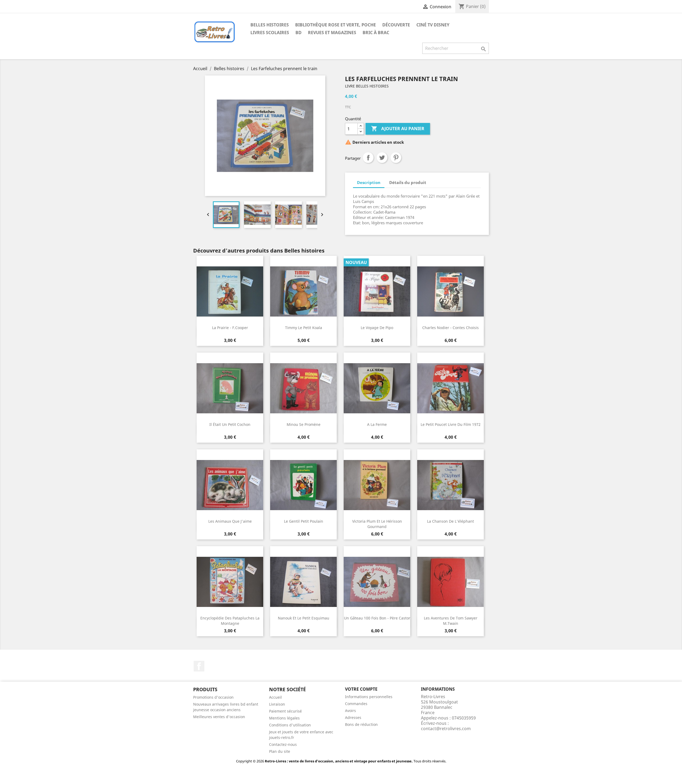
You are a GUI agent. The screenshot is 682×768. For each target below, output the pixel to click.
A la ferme (377, 424)
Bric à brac (376, 32)
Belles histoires (269, 25)
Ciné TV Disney (432, 25)
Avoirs (350, 710)
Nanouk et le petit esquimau (303, 618)
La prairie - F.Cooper (230, 327)
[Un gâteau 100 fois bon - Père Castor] (377, 582)
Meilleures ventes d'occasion (219, 716)
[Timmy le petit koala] (303, 291)
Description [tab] (368, 182)
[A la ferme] (377, 388)
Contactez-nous (283, 744)
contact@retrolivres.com (446, 728)
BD (298, 32)
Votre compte (361, 689)
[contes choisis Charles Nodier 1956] (450, 291)
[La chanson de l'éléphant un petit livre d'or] (450, 485)
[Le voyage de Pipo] (377, 291)
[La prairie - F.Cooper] (230, 291)
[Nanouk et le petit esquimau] (303, 582)
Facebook (199, 666)
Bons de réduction (361, 724)
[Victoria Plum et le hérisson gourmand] (377, 485)
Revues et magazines (332, 32)
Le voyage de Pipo (377, 327)
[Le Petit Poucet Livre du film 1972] (450, 388)
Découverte (396, 25)
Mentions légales (284, 718)
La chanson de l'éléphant (450, 521)
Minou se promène (303, 424)
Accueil (275, 697)
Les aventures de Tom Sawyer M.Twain (450, 620)
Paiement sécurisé (285, 711)
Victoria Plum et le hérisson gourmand (377, 524)
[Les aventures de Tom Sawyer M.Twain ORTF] (450, 582)
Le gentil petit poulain (303, 521)
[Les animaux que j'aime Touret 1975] (230, 485)
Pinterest (396, 157)
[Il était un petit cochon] (230, 388)
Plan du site (279, 751)
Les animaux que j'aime (230, 521)
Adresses (353, 717)
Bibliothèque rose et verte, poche (335, 25)
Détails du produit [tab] (407, 182)
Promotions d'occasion (213, 697)
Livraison (277, 704)
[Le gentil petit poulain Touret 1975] (303, 485)
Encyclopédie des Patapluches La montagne (229, 620)
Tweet (382, 157)
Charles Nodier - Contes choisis (450, 327)
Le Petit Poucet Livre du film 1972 (451, 424)
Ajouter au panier (397, 128)
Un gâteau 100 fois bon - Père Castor (377, 618)
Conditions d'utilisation (290, 724)
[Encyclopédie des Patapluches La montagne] (230, 582)
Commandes (356, 703)
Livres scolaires (269, 32)
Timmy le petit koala (303, 327)
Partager (368, 157)
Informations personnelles (368, 696)
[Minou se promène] (303, 388)
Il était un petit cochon (229, 424)
